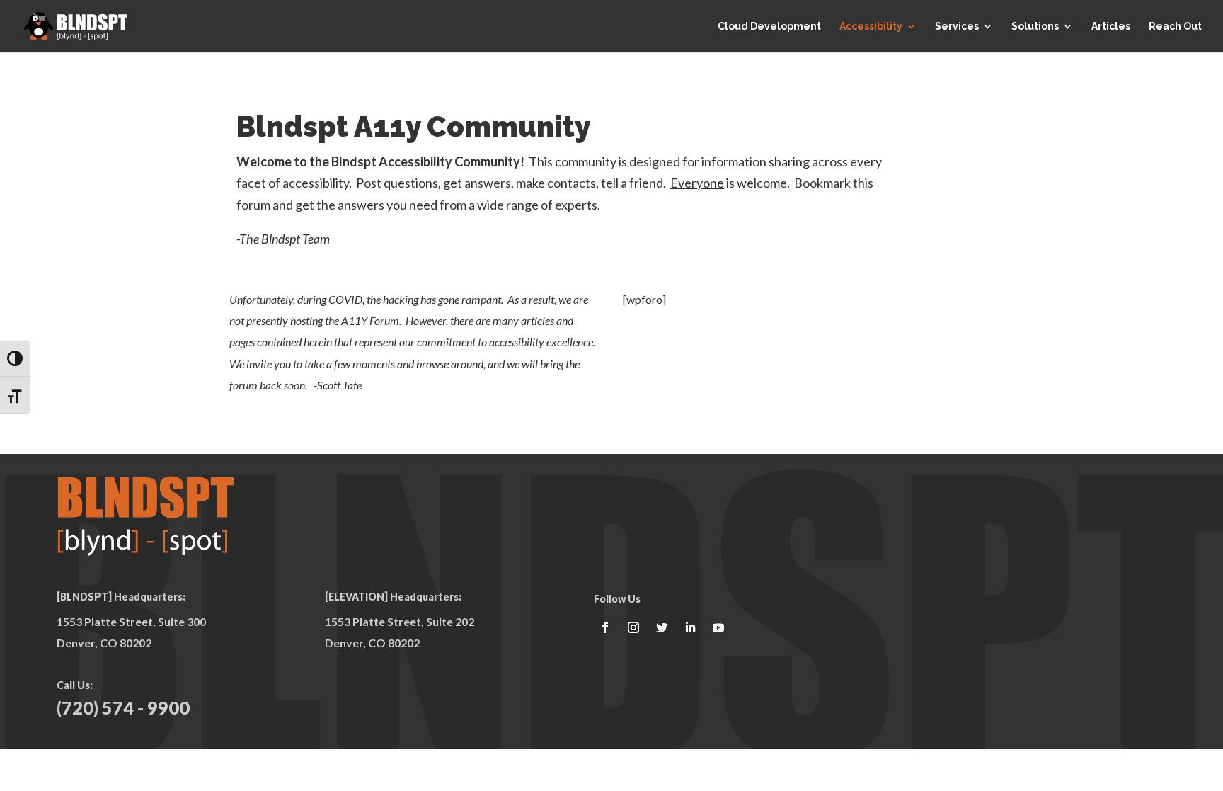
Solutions (1035, 26)
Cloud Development (769, 26)
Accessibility (870, 26)
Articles (1110, 26)
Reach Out (1175, 26)
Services (957, 26)
